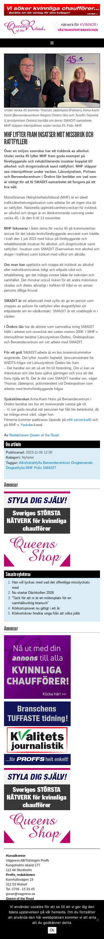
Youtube (26, 425)
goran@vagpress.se (20, 894)
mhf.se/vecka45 (79, 420)
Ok (52, 930)
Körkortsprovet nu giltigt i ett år (36, 608)
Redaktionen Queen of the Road (34, 435)
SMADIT (49, 468)
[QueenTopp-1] (52, 9)
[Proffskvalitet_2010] (37, 733)
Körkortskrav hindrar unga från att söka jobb (46, 613)
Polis (38, 468)
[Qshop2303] (37, 529)
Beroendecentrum (56, 463)
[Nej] (97, 919)
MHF (29, 468)
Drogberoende (82, 463)
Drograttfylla (15, 468)
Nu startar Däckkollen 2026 (33, 593)
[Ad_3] (37, 667)
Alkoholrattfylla (30, 463)
